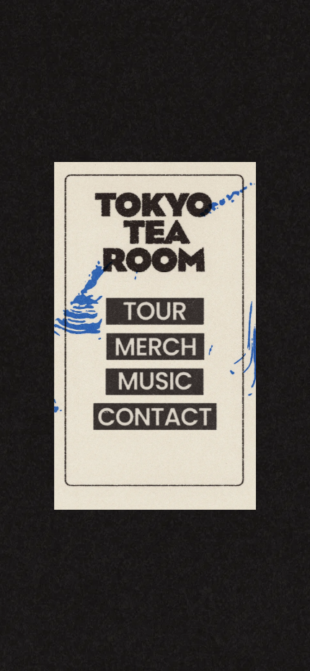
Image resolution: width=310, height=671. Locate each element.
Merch (155, 347)
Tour (155, 311)
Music (155, 381)
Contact (155, 416)
